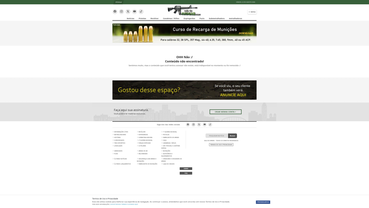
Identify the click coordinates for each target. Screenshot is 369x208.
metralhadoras (235, 18)
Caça (164, 140)
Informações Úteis (121, 132)
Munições (166, 151)
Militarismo (143, 154)
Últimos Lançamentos (122, 164)
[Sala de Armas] (184, 10)
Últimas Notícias (120, 159)
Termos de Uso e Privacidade (221, 145)
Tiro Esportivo (119, 143)
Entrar (119, 2)
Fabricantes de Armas (171, 137)
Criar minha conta (224, 112)
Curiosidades (119, 140)
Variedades (118, 151)
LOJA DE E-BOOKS (169, 164)
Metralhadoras (120, 134)
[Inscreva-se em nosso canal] (121, 11)
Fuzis (202, 18)
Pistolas (142, 18)
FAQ (186, 173)
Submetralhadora (217, 18)
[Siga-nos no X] (127, 11)
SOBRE (186, 168)
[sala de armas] (184, 90)
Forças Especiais (144, 143)
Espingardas (189, 18)
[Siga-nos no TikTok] (141, 11)
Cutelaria (142, 146)
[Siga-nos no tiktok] (210, 125)
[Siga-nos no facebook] (114, 11)
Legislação (118, 146)
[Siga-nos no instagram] (134, 11)
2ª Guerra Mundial (145, 140)
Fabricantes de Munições (147, 164)
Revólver (155, 18)
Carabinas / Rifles (171, 18)
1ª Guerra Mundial (170, 132)
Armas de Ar (143, 151)
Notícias (130, 18)
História (117, 137)
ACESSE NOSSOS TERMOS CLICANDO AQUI (124, 204)
